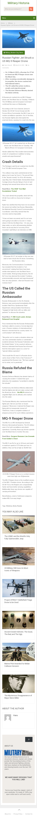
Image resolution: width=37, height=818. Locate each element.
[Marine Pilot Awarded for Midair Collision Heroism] (18, 652)
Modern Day (15, 52)
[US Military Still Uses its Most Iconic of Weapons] (18, 556)
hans (15, 715)
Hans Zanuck (8, 65)
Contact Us (28, 814)
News (21, 52)
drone (15, 506)
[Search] (28, 739)
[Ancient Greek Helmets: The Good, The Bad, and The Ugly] (18, 620)
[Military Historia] (18, 755)
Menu (4, 18)
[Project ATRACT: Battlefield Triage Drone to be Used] (18, 588)
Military (10, 23)
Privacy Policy (18, 814)
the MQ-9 (20, 392)
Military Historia (18, 3)
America (9, 506)
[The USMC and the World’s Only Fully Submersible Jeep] (18, 524)
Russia (19, 506)
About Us (8, 814)
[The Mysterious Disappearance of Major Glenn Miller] (18, 684)
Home (3, 23)
